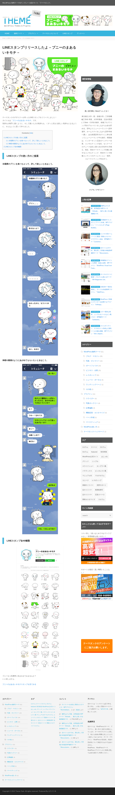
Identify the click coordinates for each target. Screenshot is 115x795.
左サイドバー (87, 494)
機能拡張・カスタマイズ (95, 413)
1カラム (85, 447)
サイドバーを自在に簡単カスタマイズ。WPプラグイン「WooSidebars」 (71, 707)
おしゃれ (104, 456)
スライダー (90, 398)
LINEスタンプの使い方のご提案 (15, 137)
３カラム (101, 499)
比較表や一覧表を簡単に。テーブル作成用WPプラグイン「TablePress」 (101, 289)
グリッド (85, 461)
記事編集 (89, 408)
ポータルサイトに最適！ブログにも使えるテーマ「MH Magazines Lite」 (101, 276)
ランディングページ (93, 384)
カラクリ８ (104, 709)
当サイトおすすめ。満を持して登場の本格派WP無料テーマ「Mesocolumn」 (101, 250)
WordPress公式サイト (90, 456)
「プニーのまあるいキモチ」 (22, 120)
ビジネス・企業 (92, 370)
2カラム (103, 447)
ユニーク (85, 480)
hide (31, 133)
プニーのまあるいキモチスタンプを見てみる (19, 684)
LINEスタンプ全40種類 (12, 147)
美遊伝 (78, 710)
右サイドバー (87, 490)
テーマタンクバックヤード (94, 431)
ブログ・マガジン (93, 356)
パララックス (87, 471)
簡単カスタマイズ (88, 499)
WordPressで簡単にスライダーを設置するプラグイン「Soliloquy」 (101, 301)
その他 (88, 389)
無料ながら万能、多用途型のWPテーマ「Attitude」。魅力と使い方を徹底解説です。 (71, 716)
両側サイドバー (87, 485)
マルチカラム (100, 475)
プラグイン (88, 394)
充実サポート (101, 485)
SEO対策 (104, 452)
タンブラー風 (101, 466)
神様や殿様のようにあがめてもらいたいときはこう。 (26, 144)
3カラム (85, 452)
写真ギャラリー (92, 403)
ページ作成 (90, 417)
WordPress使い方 (90, 427)
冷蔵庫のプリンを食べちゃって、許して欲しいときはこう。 (28, 140)
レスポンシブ (91, 375)
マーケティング (92, 422)
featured (94, 452)
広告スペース (100, 494)
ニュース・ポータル (93, 380)
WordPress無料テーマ (92, 352)
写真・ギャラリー (93, 361)
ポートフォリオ (92, 366)
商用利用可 (99, 490)
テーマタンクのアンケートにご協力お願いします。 (96, 645)
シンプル (95, 461)
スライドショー (87, 466)
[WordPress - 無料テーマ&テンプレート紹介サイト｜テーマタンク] (22, 18)
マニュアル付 (87, 475)
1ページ (94, 447)
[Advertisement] (97, 59)
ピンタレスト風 (100, 471)
